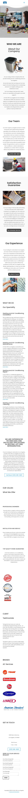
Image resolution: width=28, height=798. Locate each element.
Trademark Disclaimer (14, 792)
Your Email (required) (8, 763)
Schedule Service (14, 230)
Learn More (5, 339)
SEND (5, 778)
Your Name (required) (8, 759)
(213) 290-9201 (13, 29)
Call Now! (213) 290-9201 (14, 475)
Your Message (6, 771)
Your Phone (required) (8, 767)
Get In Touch (15, 274)
